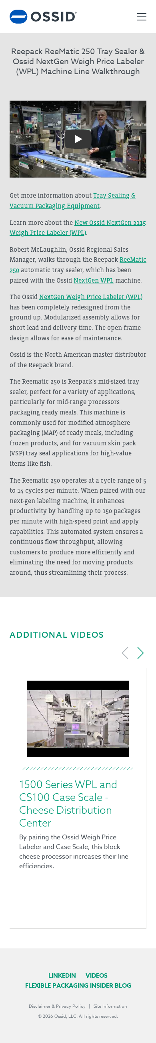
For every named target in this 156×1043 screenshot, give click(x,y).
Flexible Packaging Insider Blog (78, 985)
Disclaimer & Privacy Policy (57, 1006)
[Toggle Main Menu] (141, 16)
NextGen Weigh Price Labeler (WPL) (90, 296)
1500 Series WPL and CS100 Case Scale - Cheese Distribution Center (68, 803)
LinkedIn (62, 975)
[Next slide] (140, 653)
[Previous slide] (125, 653)
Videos (97, 975)
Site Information (110, 1006)
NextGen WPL (94, 280)
